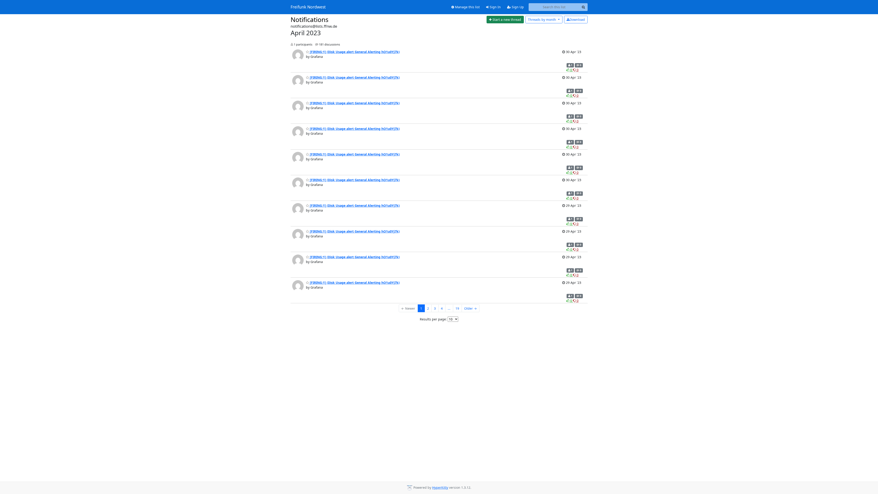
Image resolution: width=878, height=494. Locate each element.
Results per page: (433, 319)
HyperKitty (440, 487)
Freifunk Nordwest (308, 7)
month (542, 19)
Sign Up (517, 7)
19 (457, 308)
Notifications (309, 19)
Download (577, 19)
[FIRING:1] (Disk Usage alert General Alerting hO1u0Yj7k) (354, 52)
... (449, 308)
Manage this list (467, 7)
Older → (470, 308)
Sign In (495, 7)
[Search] (583, 7)
